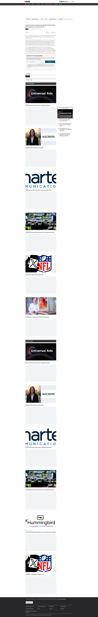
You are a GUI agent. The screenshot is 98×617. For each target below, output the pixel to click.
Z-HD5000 (40, 47)
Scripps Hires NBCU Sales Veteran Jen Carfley (65, 120)
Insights (33, 4)
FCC (46, 19)
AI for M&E (60, 19)
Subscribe (55, 4)
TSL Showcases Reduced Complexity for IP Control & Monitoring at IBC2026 (65, 134)
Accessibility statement (30, 608)
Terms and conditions (29, 606)
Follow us (48, 32)
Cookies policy (63, 606)
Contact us (51, 608)
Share (28, 32)
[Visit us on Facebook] (60, 1)
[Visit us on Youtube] (65, 1)
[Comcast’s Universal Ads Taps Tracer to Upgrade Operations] (65, 113)
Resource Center (48, 4)
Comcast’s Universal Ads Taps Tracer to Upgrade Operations (65, 116)
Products (38, 4)
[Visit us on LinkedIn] (63, 1)
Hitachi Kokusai (28, 35)
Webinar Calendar (53, 19)
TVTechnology (32, 28)
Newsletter (54, 32)
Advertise (62, 608)
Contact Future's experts (41, 606)
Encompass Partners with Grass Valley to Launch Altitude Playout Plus (66, 129)
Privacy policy (51, 606)
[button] (72, 1)
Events (42, 4)
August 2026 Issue (35, 19)
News (29, 4)
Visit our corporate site (62, 599)
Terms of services (39, 64)
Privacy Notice (31, 65)
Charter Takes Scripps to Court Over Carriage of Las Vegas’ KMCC (66, 124)
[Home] (25, 4)
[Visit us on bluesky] (66, 1)
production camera (45, 40)
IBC (41, 19)
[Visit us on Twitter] (61, 1)
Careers (38, 608)
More (60, 4)
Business (27, 22)
